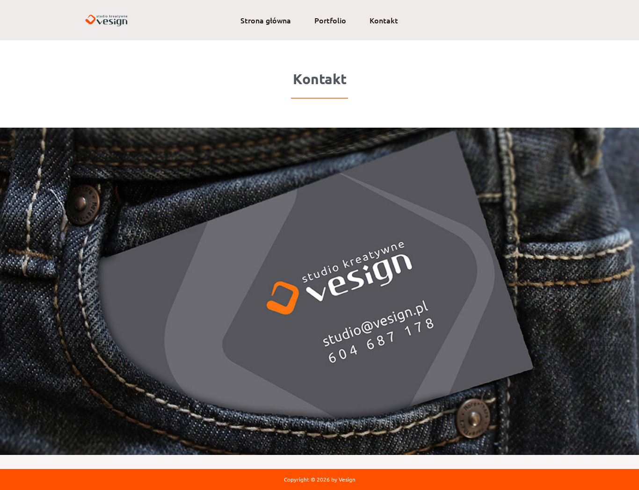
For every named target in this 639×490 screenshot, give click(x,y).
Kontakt (384, 20)
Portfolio (330, 20)
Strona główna (265, 20)
